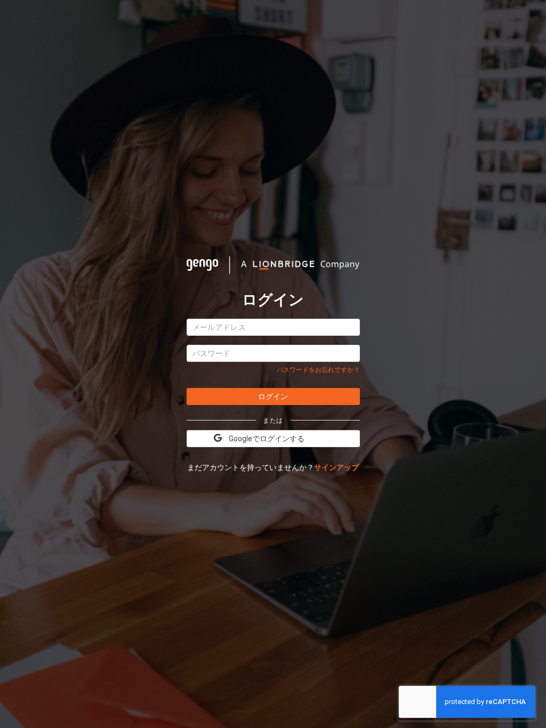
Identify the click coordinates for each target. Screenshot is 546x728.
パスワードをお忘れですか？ (318, 370)
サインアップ (336, 467)
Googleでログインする (266, 438)
